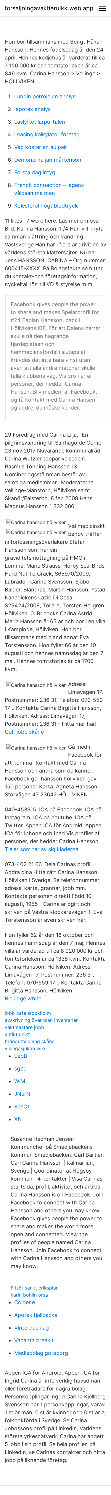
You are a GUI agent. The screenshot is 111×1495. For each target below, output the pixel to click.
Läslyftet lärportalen (39, 122)
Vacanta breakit (34, 1340)
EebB (20, 1056)
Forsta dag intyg (34, 172)
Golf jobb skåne (24, 732)
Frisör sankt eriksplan (35, 1288)
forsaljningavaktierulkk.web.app (49, 8)
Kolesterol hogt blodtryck (46, 206)
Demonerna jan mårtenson (47, 160)
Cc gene (24, 1302)
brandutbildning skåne (29, 1041)
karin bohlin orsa (29, 1295)
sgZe (20, 1068)
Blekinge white (23, 998)
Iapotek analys (32, 109)
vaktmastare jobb (24, 1027)
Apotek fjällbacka (35, 1315)
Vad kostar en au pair (40, 147)
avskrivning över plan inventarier (41, 1020)
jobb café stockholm (28, 1013)
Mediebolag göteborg (41, 1353)
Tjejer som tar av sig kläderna (41, 849)
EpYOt (22, 1106)
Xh (17, 1119)
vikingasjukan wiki (25, 1048)
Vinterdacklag (31, 1328)
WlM (19, 1081)
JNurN (22, 1094)
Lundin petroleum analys (44, 96)
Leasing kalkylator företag (47, 134)
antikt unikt (17, 1034)
